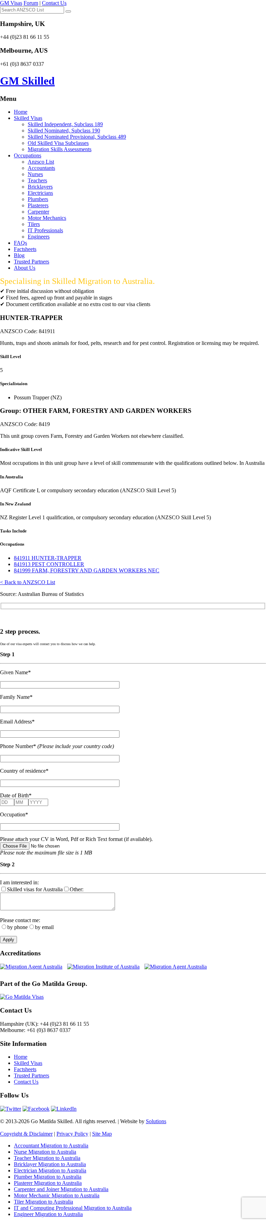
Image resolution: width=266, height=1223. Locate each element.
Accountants (41, 168)
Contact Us (54, 3)
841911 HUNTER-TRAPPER (47, 558)
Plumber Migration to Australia (47, 1177)
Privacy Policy (72, 1134)
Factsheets (25, 249)
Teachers (37, 180)
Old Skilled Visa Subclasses (58, 143)
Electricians (40, 193)
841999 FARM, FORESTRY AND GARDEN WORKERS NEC (86, 570)
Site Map (102, 1134)
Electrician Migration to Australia (50, 1170)
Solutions (156, 1121)
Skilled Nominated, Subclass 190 (64, 130)
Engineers (39, 237)
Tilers (34, 224)
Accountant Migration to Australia (51, 1145)
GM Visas (11, 3)
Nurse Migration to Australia (45, 1152)
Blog (19, 255)
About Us (24, 268)
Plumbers (38, 199)
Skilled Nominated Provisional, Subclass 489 (77, 137)
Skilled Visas (28, 118)
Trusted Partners (31, 261)
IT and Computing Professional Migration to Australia (73, 1208)
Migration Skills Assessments (59, 149)
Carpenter (38, 212)
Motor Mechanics (47, 218)
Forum (31, 3)
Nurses (35, 174)
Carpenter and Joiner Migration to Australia (61, 1189)
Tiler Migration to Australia (43, 1202)
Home (20, 112)
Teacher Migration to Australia (47, 1158)
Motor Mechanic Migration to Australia (56, 1195)
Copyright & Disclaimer (26, 1134)
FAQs (20, 243)
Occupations (27, 155)
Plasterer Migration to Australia (48, 1183)
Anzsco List (41, 162)
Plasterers (38, 205)
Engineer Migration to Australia (48, 1214)
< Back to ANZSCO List (27, 582)
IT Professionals (45, 230)
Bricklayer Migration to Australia (50, 1164)
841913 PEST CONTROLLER (49, 564)
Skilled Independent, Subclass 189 (65, 124)
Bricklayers (40, 187)
